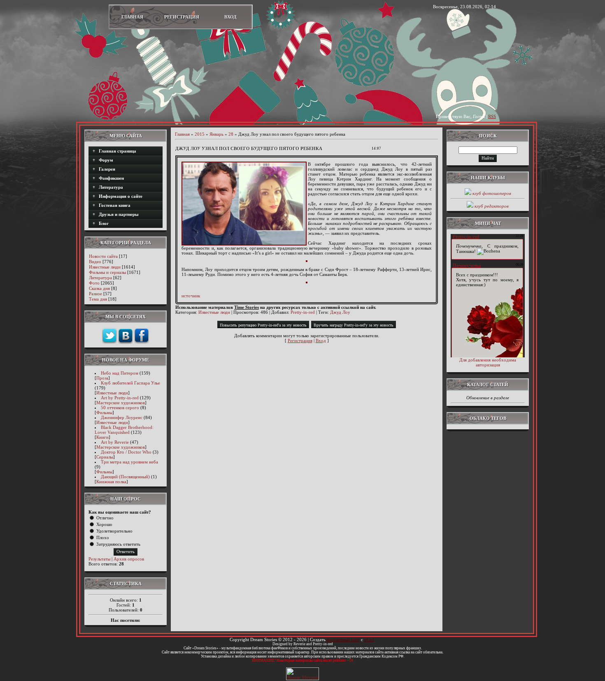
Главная (132, 16)
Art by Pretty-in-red (120, 397)
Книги (102, 437)
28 (230, 134)
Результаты (99, 558)
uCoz (369, 639)
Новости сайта (103, 256)
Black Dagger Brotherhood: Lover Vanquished (124, 430)
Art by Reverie (115, 442)
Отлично (105, 517)
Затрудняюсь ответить (118, 544)
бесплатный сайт (343, 639)
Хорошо (104, 524)
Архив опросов (129, 558)
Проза (102, 377)
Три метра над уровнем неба (129, 461)
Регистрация (181, 16)
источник (191, 295)
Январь (216, 134)
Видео (95, 261)
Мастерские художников (120, 402)
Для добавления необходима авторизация (487, 362)
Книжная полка (111, 481)
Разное (95, 293)
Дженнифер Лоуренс (121, 417)
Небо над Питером (119, 373)
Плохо (102, 537)
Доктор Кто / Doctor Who (126, 451)
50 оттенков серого (120, 407)
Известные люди (105, 266)
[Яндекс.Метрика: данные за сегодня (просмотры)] (302, 673)
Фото (94, 282)
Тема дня (98, 298)
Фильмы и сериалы (107, 272)
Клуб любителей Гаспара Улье (130, 382)
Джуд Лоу (340, 312)
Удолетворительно (114, 530)
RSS (492, 116)
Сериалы (104, 456)
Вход (230, 16)
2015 (200, 134)
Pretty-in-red (303, 312)
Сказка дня (99, 288)
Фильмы (104, 412)
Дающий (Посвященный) (125, 476)
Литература (100, 277)
